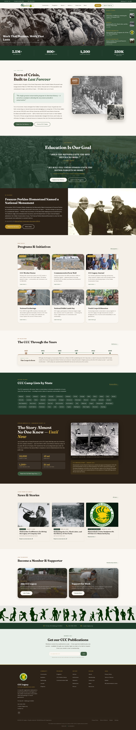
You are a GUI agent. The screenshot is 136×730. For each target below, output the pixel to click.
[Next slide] (101, 27)
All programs (113, 248)
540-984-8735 (31, 1)
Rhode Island (109, 403)
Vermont (62, 407)
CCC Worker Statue (62, 677)
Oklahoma (83, 403)
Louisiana (29, 400)
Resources (91, 686)
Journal (42, 683)
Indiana (101, 396)
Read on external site (25, 539)
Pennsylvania (99, 403)
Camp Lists (78, 5)
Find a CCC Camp (42, 124)
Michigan (61, 400)
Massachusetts (52, 400)
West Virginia (86, 407)
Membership (92, 677)
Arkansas (35, 396)
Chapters (42, 686)
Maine (35, 400)
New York (50, 403)
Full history (114, 344)
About (62, 5)
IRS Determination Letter (111, 683)
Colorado (51, 396)
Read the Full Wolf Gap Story (29, 473)
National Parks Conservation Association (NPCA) (27, 221)
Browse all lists (113, 384)
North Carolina (59, 403)
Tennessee (42, 407)
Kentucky (21, 400)
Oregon (91, 403)
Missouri (86, 400)
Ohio (77, 403)
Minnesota (69, 400)
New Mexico (42, 403)
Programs (54, 5)
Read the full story (13, 227)
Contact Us (7, 1)
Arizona (28, 396)
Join (83, 654)
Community (45, 5)
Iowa (107, 396)
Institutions (75, 677)
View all (131, 10)
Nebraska (101, 400)
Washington (77, 407)
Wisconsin (95, 407)
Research (75, 680)
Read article (91, 536)
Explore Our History (58, 180)
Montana (93, 400)
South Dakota (32, 407)
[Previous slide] (3, 27)
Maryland (43, 400)
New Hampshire (23, 403)
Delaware (68, 396)
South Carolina (22, 407)
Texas (49, 407)
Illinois (95, 396)
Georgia (82, 396)
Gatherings (43, 680)
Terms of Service (109, 677)
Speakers (42, 677)
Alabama (21, 396)
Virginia (69, 407)
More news (28, 227)
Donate (98, 5)
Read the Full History (22, 124)
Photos (74, 686)
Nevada (108, 400)
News (85, 5)
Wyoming (103, 407)
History (70, 5)
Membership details (112, 562)
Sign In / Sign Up (108, 5)
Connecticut (59, 396)
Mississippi (78, 400)
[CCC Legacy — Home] (27, 5)
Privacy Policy (108, 674)
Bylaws (106, 680)
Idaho (89, 396)
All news (115, 497)
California (43, 396)
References (75, 683)
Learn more (23, 284)
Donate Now (78, 593)
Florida (75, 396)
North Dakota (69, 403)
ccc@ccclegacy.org (19, 1)
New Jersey (33, 403)
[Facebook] (19, 712)
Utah (55, 407)
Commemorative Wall (62, 680)
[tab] (80, 43)
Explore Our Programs (77, 180)
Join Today (26, 593)
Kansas (113, 396)
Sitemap (116, 720)
